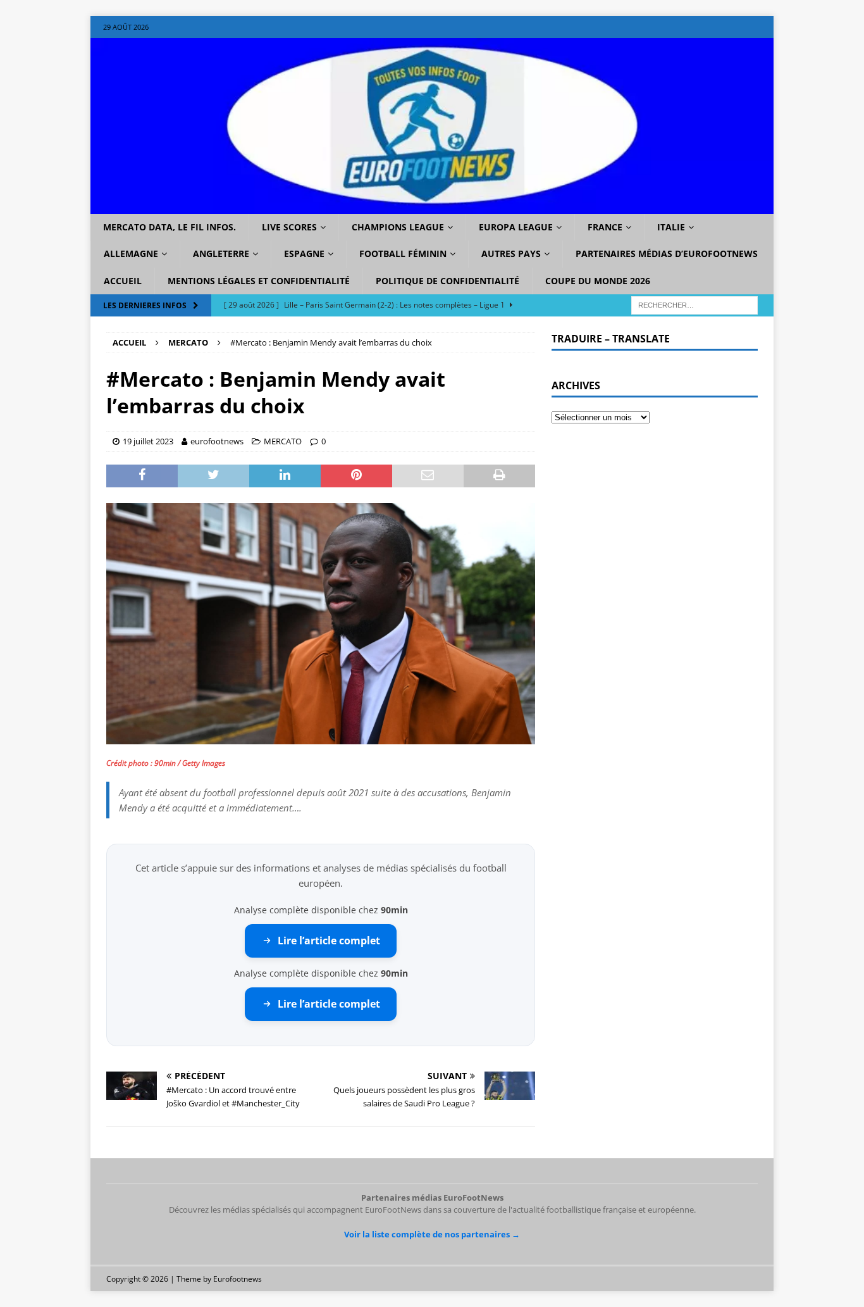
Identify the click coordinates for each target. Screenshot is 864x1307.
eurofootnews (217, 441)
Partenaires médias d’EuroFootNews (667, 253)
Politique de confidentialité (447, 281)
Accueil (123, 281)
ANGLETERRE (221, 253)
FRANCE (605, 227)
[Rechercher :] (694, 305)
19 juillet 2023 (148, 441)
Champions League (398, 227)
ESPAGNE (304, 253)
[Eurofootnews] (432, 207)
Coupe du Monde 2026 (597, 281)
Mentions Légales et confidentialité (259, 281)
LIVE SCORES (289, 227)
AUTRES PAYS (511, 253)
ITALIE (671, 227)
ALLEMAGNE (131, 253)
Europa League (516, 227)
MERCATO (283, 441)
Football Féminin (403, 253)
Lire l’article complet (329, 940)
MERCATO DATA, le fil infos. (169, 227)
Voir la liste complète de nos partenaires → (432, 1234)
